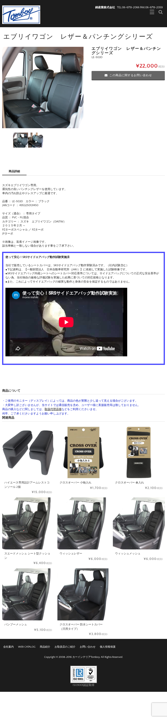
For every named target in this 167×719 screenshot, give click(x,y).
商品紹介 (45, 646)
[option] (43, 87)
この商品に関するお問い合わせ (130, 75)
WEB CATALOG (26, 646)
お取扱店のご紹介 (65, 646)
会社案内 (8, 646)
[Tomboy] (21, 14)
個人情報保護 (107, 646)
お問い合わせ (87, 646)
